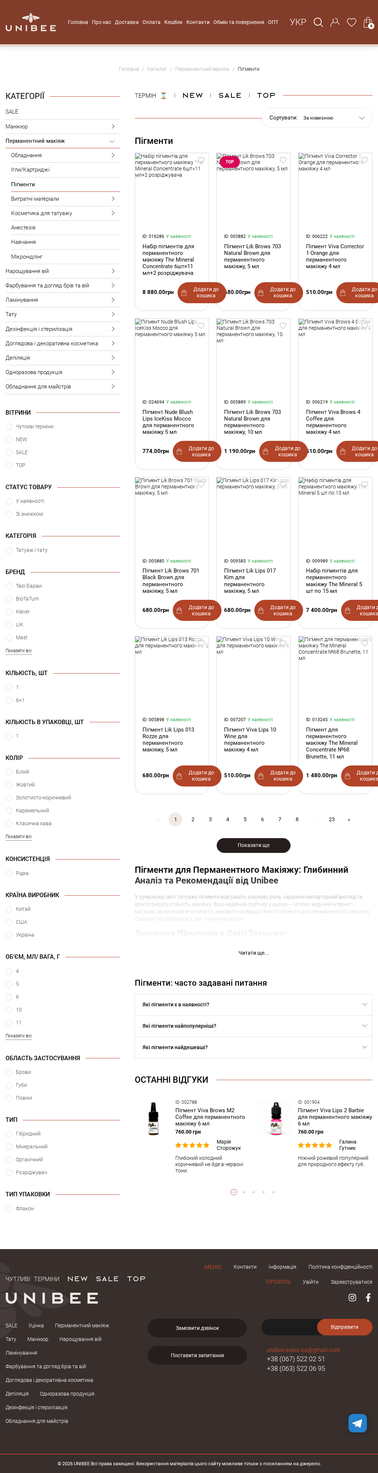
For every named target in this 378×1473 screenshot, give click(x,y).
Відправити (344, 1327)
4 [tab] (264, 1192)
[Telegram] (357, 1423)
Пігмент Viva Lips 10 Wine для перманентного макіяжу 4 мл (250, 739)
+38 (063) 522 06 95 (296, 1368)
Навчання (23, 242)
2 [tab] (244, 1192)
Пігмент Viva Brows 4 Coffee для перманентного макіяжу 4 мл (333, 422)
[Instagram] (352, 1297)
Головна (78, 22)
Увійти (311, 1282)
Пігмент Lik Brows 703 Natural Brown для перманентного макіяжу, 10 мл (252, 422)
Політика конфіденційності (340, 1267)
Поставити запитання (197, 1355)
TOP (136, 1278)
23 (332, 819)
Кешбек (173, 22)
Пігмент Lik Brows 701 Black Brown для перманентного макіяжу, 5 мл (170, 580)
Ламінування (22, 300)
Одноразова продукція (34, 372)
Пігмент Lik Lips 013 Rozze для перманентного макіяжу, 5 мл (168, 739)
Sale (230, 95)
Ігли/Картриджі (30, 169)
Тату (11, 314)
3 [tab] (254, 1192)
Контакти (198, 22)
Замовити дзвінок (197, 1328)
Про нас (101, 22)
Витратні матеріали (35, 199)
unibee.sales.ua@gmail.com (303, 1349)
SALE (12, 111)
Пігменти (23, 184)
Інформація (282, 1267)
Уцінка (36, 1325)
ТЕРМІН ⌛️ (151, 95)
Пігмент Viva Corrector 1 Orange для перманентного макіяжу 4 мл (335, 256)
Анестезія (23, 227)
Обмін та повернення (238, 22)
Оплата (151, 22)
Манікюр (17, 126)
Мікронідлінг (26, 256)
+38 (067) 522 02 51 (296, 1359)
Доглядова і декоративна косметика (52, 343)
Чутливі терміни (32, 1278)
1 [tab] (234, 1192)
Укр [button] (298, 22)
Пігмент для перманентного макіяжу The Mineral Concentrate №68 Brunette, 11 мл (332, 743)
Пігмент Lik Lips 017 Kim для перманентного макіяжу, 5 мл (250, 580)
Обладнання (26, 155)
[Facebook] (368, 1297)
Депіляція (18, 358)
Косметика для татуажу (41, 213)
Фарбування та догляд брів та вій (47, 285)
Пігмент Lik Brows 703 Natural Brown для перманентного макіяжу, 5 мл (252, 256)
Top (266, 95)
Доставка (127, 22)
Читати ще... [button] (253, 953)
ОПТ (273, 22)
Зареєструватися (351, 1282)
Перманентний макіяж (35, 141)
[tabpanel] (192, 1137)
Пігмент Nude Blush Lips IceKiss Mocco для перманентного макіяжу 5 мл (168, 422)
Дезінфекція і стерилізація (39, 329)
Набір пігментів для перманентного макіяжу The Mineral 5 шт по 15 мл (334, 580)
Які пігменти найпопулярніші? (179, 1026)
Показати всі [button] (19, 650)
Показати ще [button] (253, 845)
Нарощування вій (27, 271)
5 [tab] (274, 1192)
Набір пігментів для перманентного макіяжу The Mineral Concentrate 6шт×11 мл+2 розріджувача (168, 260)
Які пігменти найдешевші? (175, 1047)
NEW (192, 95)
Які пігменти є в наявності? (175, 1004)
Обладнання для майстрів (38, 386)
